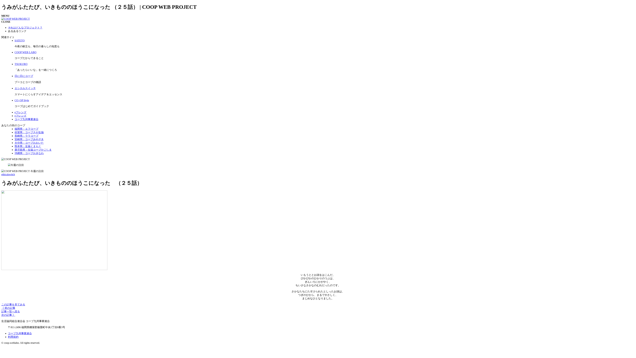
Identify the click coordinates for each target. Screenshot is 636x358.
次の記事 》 (8, 315)
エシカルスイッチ (25, 88)
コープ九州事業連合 (26, 119)
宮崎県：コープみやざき (29, 139)
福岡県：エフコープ (26, 128)
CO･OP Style (22, 100)
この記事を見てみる (13, 304)
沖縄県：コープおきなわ (29, 153)
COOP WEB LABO (25, 52)
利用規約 (13, 336)
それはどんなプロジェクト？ (25, 27)
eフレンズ (20, 112)
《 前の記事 (8, 308)
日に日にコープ (24, 76)
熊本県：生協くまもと (28, 146)
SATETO (20, 40)
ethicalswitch (8, 174)
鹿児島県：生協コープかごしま (33, 149)
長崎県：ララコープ (26, 135)
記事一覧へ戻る (10, 311)
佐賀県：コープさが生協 (29, 132)
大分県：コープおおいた (29, 142)
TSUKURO (21, 64)
